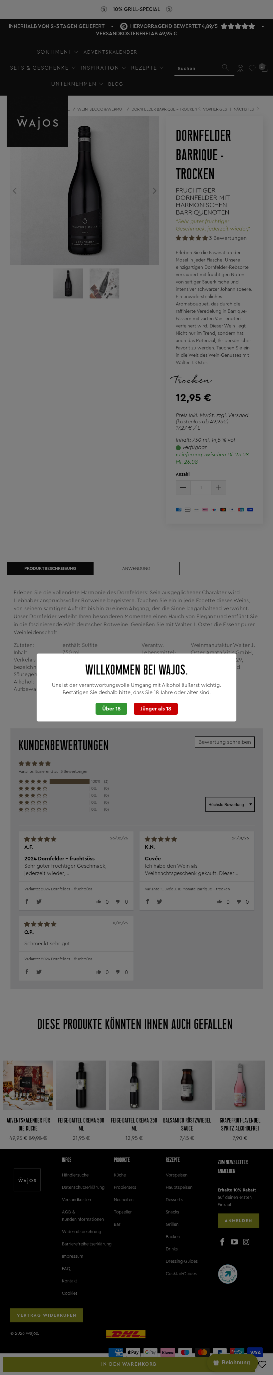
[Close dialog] (246, 636)
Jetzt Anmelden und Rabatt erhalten (171, 716)
